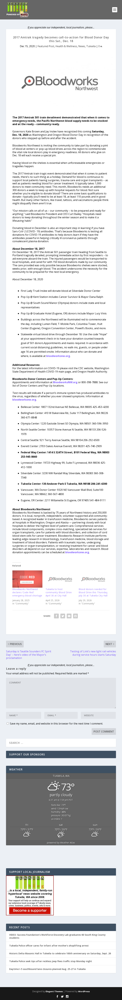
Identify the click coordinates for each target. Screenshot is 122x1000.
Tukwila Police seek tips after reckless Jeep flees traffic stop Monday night (50, 961)
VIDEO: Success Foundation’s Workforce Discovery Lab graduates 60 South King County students (57, 936)
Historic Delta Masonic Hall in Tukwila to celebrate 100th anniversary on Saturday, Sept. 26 (60, 953)
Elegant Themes (54, 991)
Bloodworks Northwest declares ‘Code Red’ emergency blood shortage (27, 592)
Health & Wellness (66, 46)
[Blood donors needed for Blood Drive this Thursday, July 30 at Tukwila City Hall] (93, 579)
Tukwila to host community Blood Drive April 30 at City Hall (59, 592)
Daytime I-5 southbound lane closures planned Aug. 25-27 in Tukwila (47, 969)
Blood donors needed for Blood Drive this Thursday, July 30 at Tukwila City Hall (93, 592)
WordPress (84, 991)
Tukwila (91, 46)
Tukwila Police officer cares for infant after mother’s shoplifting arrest (49, 945)
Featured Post (45, 46)
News (81, 46)
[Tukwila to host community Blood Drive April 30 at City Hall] (60, 579)
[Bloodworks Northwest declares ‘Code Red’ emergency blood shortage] (27, 579)
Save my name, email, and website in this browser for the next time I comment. (56, 723)
